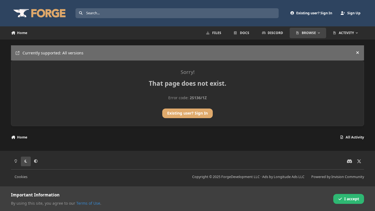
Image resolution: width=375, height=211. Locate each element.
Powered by (337, 176)
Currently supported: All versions (53, 52)
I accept (351, 198)
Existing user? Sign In (187, 113)
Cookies (21, 176)
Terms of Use (88, 203)
